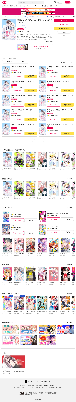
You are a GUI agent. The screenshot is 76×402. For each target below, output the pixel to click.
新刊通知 (64, 32)
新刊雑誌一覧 (14, 6)
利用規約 (52, 385)
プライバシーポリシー (19, 387)
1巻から (64, 62)
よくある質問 (31, 385)
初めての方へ (23, 385)
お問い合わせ (39, 385)
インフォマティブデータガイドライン (36, 387)
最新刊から (71, 62)
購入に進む (64, 20)
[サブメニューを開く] (73, 2)
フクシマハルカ (21, 25)
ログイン (60, 2)
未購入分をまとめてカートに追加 (16, 61)
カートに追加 (65, 24)
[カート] (55, 2)
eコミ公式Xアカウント (32, 382)
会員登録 (67, 2)
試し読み (31, 220)
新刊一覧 (6, 6)
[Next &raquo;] (44, 140)
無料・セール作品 (48, 6)
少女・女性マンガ (21, 27)
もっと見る (69, 178)
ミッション (31, 6)
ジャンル (39, 6)
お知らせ (46, 385)
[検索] (43, 2)
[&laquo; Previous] (31, 140)
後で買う (64, 35)
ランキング (22, 6)
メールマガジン (47, 381)
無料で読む (65, 28)
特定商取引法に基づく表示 (56, 387)
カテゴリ (55, 6)
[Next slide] (72, 159)
